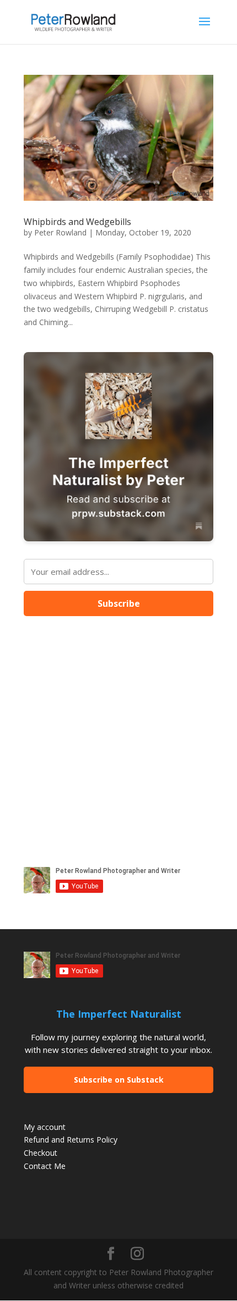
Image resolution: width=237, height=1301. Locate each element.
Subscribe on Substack (119, 1079)
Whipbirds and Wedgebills (77, 222)
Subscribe (119, 603)
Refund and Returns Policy (70, 1139)
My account (45, 1127)
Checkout (40, 1153)
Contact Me (45, 1166)
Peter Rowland (60, 232)
